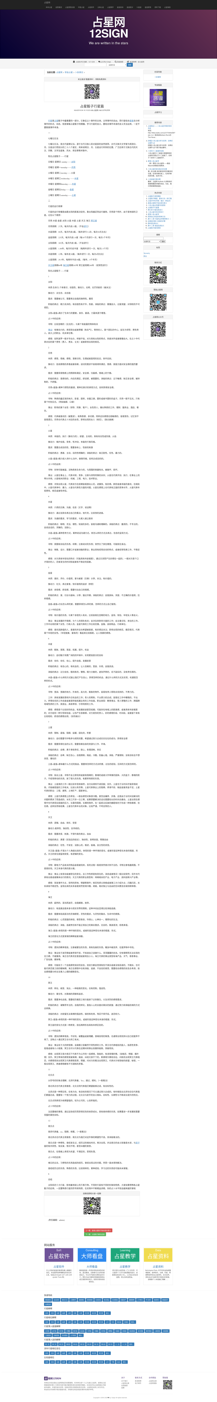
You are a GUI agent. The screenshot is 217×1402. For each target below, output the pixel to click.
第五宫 (75, 1344)
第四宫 (68, 1344)
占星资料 (158, 1266)
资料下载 (157, 7)
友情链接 (124, 1385)
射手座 (103, 1331)
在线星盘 (115, 1300)
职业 (145, 256)
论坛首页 (56, 1300)
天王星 (87, 1313)
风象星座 (56, 1335)
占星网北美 (125, 1383)
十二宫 (124, 1344)
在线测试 (98, 1300)
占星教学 (110, 7)
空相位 (126, 1322)
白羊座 (47, 1331)
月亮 (52, 1313)
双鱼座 (124, 1331)
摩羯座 (110, 1331)
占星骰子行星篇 (153, 207)
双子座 (61, 1331)
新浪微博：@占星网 (137, 62)
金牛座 (54, 1331)
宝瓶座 (117, 1331)
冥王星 (101, 1313)
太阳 (46, 1313)
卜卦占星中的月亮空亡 (156, 212)
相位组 (119, 1322)
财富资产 (123, 1300)
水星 (58, 1313)
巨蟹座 (68, 1331)
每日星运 (106, 1300)
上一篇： (98, 1230)
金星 (63, 1313)
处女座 (82, 1331)
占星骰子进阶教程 (154, 196)
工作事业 (140, 1300)
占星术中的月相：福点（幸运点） (160, 200)
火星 (69, 1313)
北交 (118, 1362)
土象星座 (48, 1335)
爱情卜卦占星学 (153, 161)
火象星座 (157, 1331)
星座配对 (130, 7)
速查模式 (81, 1300)
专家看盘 (158, 85)
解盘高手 (165, 1300)
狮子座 (75, 1331)
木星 (75, 1313)
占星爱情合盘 (70, 7)
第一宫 (47, 1344)
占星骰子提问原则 (154, 228)
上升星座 (73, 1335)
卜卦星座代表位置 (154, 179)
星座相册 (90, 1300)
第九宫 (103, 1344)
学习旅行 (148, 1300)
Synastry (147, 253)
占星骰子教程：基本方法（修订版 (160, 198)
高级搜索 (120, 62)
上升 (107, 1322)
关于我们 (124, 1381)
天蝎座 (96, 1331)
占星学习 (158, 112)
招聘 (122, 1387)
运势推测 (58, 7)
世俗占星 (69, 72)
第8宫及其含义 (153, 223)
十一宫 (117, 1344)
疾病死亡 (156, 1300)
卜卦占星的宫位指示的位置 (157, 169)
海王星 (94, 1313)
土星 (80, 1313)
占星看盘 (167, 7)
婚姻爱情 (131, 1300)
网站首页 (48, 1300)
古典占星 (101, 7)
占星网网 (60, 1383)
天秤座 (89, 1331)
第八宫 (96, 1344)
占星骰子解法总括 (98, 1234)
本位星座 (140, 1331)
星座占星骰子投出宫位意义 (101, 1230)
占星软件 (91, 7)
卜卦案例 (157, 77)
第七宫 (89, 1344)
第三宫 (61, 1344)
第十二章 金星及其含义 (156, 225)
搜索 (129, 65)
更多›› (108, 1313)
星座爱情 (148, 7)
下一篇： (95, 1234)
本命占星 (49, 7)
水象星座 (165, 1331)
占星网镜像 (153, 1383)
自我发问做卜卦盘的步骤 (156, 221)
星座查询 (120, 7)
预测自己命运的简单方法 (156, 216)
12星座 (138, 7)
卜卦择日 (79, 72)
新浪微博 (138, 1381)
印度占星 (81, 7)
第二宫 (54, 1344)
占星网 (47, 2)
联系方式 (64, 1300)
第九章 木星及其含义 (155, 210)
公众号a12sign (106, 62)
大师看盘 (92, 1266)
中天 (113, 1322)
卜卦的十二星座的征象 (156, 151)
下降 (113, 1362)
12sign (113, 1397)
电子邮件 (138, 1383)
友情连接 (48, 1304)
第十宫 (110, 1344)
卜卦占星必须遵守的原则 (156, 205)
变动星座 (64, 1335)
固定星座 (132, 1331)
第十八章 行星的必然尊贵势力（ (159, 219)
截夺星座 (149, 1331)
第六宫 (82, 1344)
